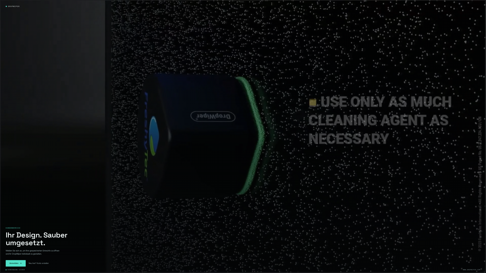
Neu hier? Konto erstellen (39, 263)
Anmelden (13, 263)
